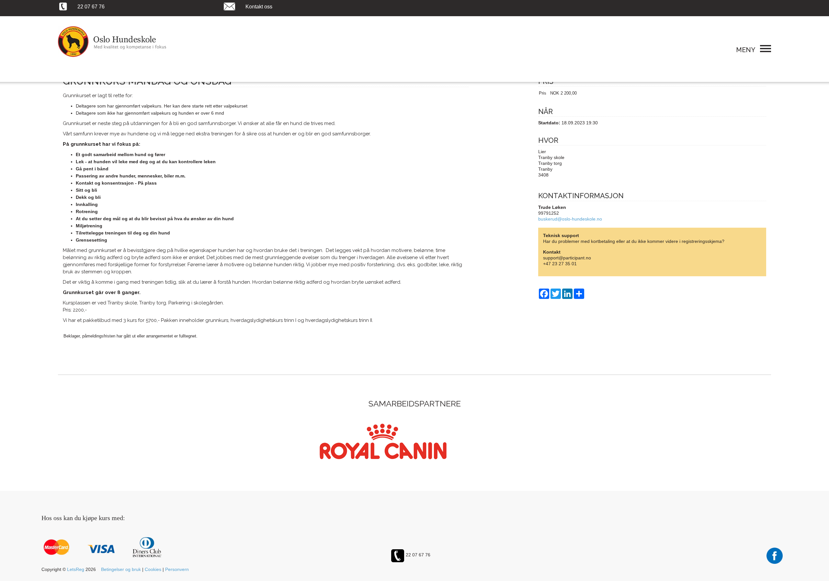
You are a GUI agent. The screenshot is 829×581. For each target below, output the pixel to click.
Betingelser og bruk (121, 569)
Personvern (177, 569)
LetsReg (75, 569)
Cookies (153, 569)
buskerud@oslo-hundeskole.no (570, 219)
